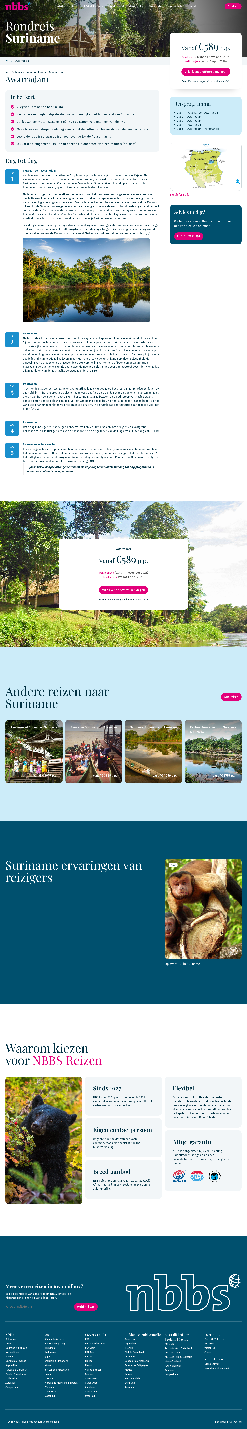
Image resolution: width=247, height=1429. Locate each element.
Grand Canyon (211, 1364)
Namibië (9, 1356)
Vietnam (49, 1387)
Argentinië (130, 1343)
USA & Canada (94, 6)
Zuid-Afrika (11, 1378)
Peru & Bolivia (132, 1378)
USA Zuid (89, 1352)
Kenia (8, 1343)
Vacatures (209, 1348)
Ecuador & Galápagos (136, 1365)
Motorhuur (90, 1396)
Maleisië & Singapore (56, 1361)
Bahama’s (90, 1356)
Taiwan (48, 1374)
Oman (48, 1365)
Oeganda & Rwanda (15, 1361)
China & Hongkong (55, 1343)
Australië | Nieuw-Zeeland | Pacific (174, 6)
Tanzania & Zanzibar (16, 1369)
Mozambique (12, 1352)
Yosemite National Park (216, 1368)
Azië (74, 6)
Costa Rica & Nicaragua (137, 1361)
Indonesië (50, 1352)
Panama (129, 1374)
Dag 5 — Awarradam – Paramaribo (198, 128)
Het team (209, 1343)
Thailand (49, 1378)
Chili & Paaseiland (134, 1352)
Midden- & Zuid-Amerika (126, 6)
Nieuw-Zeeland (173, 1361)
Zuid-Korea (51, 1391)
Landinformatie (179, 194)
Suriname (130, 1382)
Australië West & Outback (178, 1348)
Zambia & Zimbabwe (16, 1374)
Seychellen (11, 1365)
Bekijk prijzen (189, 57)
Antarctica (130, 1339)
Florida (88, 1361)
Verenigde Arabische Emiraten (61, 1382)
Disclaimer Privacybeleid (228, 1421)
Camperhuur (12, 1387)
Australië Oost (172, 1352)
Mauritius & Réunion (16, 1348)
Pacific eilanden (173, 1365)
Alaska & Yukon (93, 1369)
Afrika (61, 6)
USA (87, 1339)
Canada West (92, 1378)
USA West (90, 1348)
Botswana (10, 1339)
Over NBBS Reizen (214, 1339)
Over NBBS (212, 1335)
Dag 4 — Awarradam (189, 124)
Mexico (128, 1369)
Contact (233, 6)
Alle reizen (231, 697)
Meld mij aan (86, 1307)
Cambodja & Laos (54, 1339)
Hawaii (88, 1365)
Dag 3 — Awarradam (189, 120)
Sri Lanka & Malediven (57, 1369)
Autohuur (10, 1382)
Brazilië (129, 1348)
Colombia (130, 1356)
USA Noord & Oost (95, 1343)
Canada (89, 1374)
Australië (169, 1343)
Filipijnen (50, 1348)
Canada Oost (91, 1382)
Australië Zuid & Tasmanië (178, 1357)
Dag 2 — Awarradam (189, 116)
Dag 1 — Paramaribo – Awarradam (198, 112)
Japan (48, 1356)
